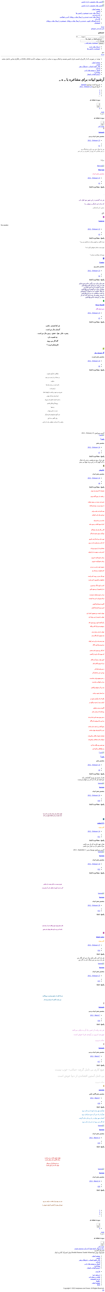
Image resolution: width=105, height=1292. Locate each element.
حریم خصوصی (95, 1279)
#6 (99, 366)
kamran (101, 221)
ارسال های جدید (94, 13)
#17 (99, 1061)
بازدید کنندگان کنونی (93, 21)
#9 (99, 770)
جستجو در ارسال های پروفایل (56, 21)
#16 (99, 1021)
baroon (101, 787)
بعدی (102, 112)
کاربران (97, 19)
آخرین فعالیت (64, 17)
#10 (99, 801)
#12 (99, 869)
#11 (99, 837)
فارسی (97, 1271)
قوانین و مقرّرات (94, 1277)
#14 (99, 950)
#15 (99, 981)
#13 (99, 911)
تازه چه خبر (96, 15)
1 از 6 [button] (102, 114)
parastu (101, 1090)
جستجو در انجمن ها (82, 13)
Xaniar (101, 262)
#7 (99, 453)
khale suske (100, 937)
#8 (99, 483)
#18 (99, 1103)
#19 (99, 1143)
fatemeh (83, 84)
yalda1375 (100, 823)
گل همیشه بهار (99, 353)
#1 (99, 146)
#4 (99, 276)
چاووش (101, 470)
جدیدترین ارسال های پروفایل (79, 17)
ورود (102, 54)
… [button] (99, 96)
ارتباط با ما (96, 1275)
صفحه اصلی (96, 9)
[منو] (103, 4)
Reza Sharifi (100, 305)
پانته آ (102, 439)
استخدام (97, 23)
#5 (99, 318)
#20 (99, 1186)
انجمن (98, 11)
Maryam (101, 170)
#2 (99, 183)
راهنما (98, 1281)
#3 (99, 234)
